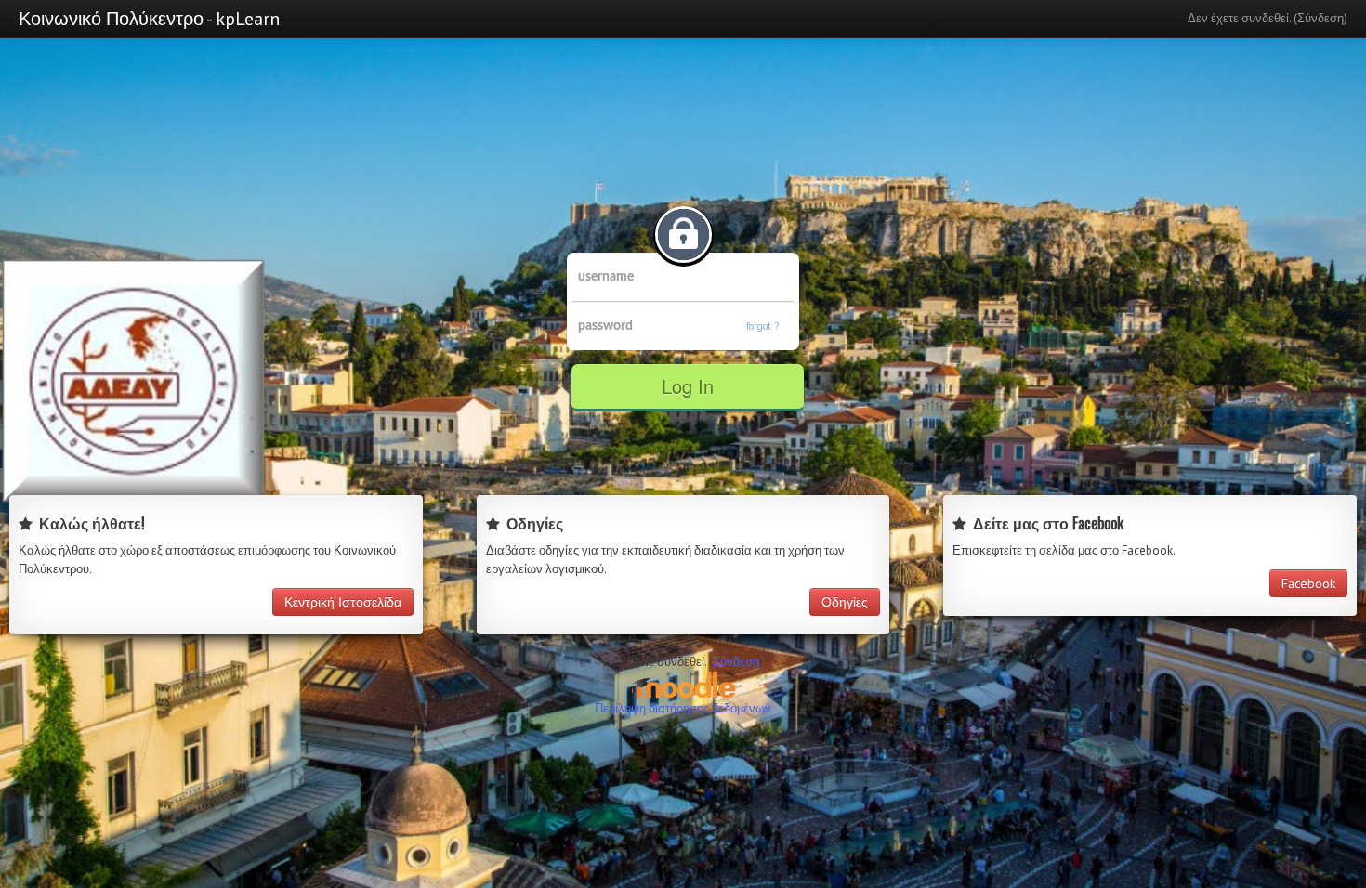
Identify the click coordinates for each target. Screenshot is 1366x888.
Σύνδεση (1320, 18)
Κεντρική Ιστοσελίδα (342, 602)
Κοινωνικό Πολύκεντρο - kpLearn (149, 19)
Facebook (1308, 583)
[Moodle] (683, 684)
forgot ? (762, 326)
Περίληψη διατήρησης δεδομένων (683, 708)
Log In (688, 385)
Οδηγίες (844, 602)
